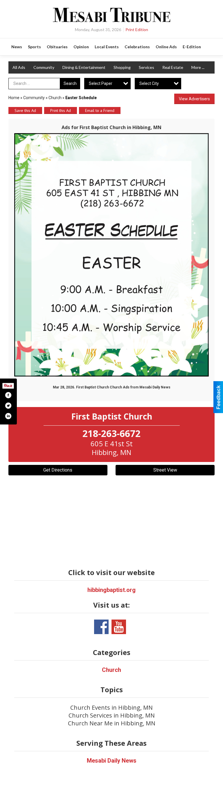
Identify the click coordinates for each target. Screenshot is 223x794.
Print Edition (136, 29)
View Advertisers (194, 99)
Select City (149, 83)
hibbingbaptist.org (111, 589)
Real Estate (172, 67)
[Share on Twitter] (8, 406)
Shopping (122, 67)
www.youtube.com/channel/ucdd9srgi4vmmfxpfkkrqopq (119, 627)
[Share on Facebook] (8, 395)
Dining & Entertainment (83, 67)
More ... (197, 67)
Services (146, 67)
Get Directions (57, 470)
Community (43, 67)
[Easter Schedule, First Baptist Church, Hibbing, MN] (111, 255)
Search (70, 83)
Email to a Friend (99, 110)
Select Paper (100, 83)
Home (13, 97)
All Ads (18, 67)
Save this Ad (25, 110)
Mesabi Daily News (111, 760)
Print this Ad (60, 110)
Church (55, 97)
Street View (165, 470)
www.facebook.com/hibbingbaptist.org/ (101, 627)
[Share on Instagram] (8, 416)
